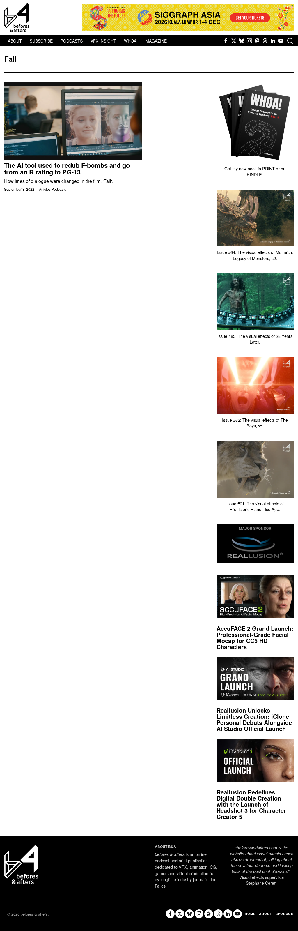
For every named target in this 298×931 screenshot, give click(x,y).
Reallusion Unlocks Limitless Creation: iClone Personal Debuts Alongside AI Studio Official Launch (254, 719)
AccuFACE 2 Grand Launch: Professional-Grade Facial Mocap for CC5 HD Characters (255, 637)
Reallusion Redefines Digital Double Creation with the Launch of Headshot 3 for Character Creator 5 (251, 804)
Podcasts (59, 189)
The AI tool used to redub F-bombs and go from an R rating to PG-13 (67, 168)
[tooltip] (225, 40)
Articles (45, 189)
